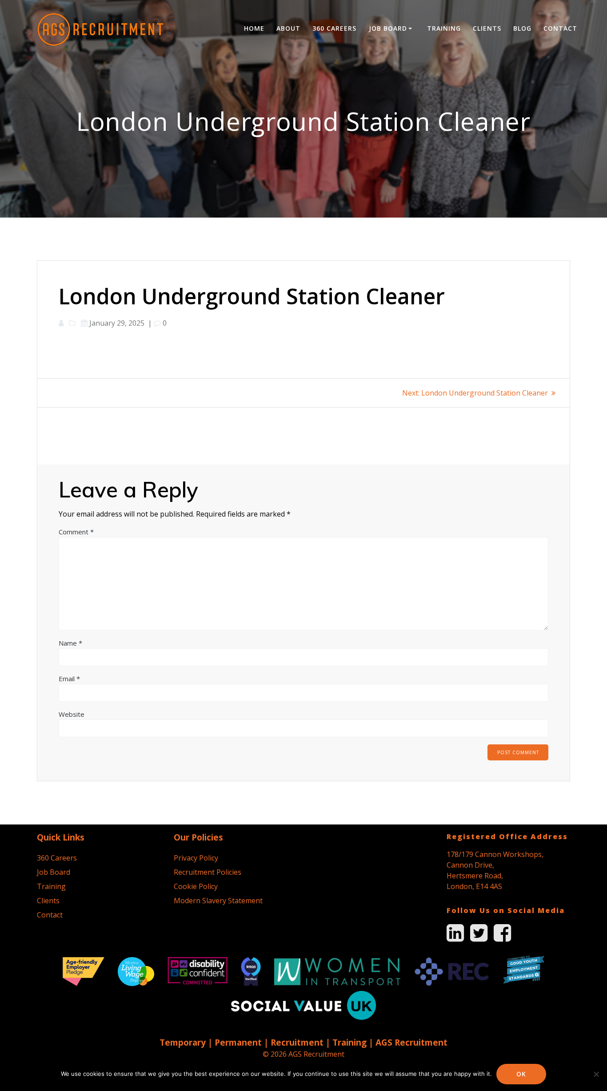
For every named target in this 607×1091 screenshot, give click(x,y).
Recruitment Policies (207, 872)
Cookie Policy (196, 886)
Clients (487, 28)
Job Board (388, 28)
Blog (522, 28)
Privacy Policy (196, 858)
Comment (76, 531)
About (288, 28)
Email (69, 678)
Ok (521, 1074)
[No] (595, 1074)
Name (70, 642)
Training (444, 28)
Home (254, 28)
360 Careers (334, 28)
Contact (560, 28)
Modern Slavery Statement (218, 900)
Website (71, 714)
